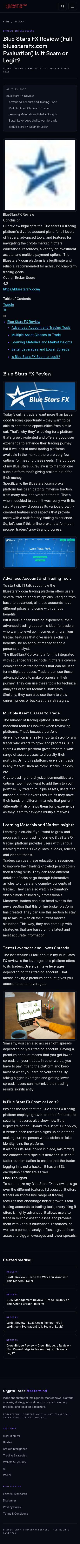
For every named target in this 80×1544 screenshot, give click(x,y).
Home (6, 21)
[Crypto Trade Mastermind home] (16, 6)
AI (4, 1468)
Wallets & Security (14, 1462)
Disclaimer (9, 1500)
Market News (11, 1435)
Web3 (7, 1475)
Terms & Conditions (15, 1513)
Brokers (20, 21)
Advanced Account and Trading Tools (33, 102)
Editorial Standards (15, 1493)
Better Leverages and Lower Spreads (33, 120)
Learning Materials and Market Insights (33, 114)
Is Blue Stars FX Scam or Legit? (28, 126)
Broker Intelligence (15, 1448)
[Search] (62, 6)
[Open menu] (72, 6)
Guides (7, 1442)
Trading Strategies (15, 1455)
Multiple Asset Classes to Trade (29, 108)
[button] (40, 310)
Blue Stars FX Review (20, 95)
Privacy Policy (12, 1507)
